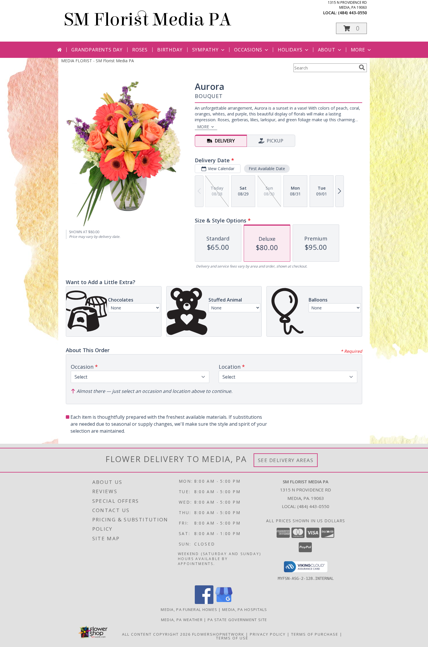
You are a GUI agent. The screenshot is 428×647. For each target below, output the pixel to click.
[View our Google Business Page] (224, 602)
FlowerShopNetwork (218, 634)
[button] (351, 28)
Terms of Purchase (314, 634)
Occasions (248, 50)
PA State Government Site (237, 619)
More (358, 50)
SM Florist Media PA (147, 20)
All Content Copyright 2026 (156, 634)
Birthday (169, 50)
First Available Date (267, 168)
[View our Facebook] (204, 602)
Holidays (290, 50)
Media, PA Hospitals (244, 609)
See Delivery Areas (286, 460)
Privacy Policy (268, 634)
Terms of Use (232, 638)
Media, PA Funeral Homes (189, 609)
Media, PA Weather (182, 619)
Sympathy (205, 50)
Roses (140, 50)
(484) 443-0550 (352, 12)
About (326, 50)
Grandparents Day (97, 50)
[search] (362, 67)
